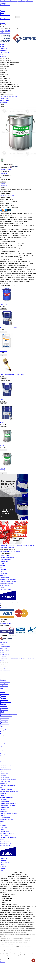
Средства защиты (5, 831)
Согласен (2, 962)
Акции (2, 54)
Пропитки (3, 815)
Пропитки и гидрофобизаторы (10, 86)
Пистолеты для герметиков (7, 785)
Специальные (4, 710)
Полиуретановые (5, 781)
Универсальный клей (6, 789)
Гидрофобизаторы (5, 817)
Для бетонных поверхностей (8, 779)
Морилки (2, 742)
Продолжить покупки (15, 551)
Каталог (2, 44)
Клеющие (3, 761)
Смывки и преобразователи (10, 84)
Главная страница (5, 98)
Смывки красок (4, 807)
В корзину (3, 181)
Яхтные (2, 771)
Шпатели (2, 829)
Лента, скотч (3, 827)
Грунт (1, 726)
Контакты (3, 56)
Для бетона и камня (5, 765)
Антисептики (6, 66)
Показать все (3, 173)
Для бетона (3, 696)
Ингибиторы (3, 811)
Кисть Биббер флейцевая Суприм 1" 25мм (12, 374)
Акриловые (3, 783)
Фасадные (3, 704)
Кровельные (3, 706)
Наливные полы (6, 82)
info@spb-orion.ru (5, 33)
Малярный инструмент (8, 88)
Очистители (3, 809)
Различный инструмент (6, 833)
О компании (3, 48)
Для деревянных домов (6, 777)
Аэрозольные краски (8, 64)
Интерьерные (4, 700)
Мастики (4, 70)
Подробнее (3, 308)
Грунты (4, 68)
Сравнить (3, 183)
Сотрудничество (4, 52)
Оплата (2, 13)
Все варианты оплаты (6, 623)
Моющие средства (5, 841)
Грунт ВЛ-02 (3, 304)
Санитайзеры (4, 744)
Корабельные (4, 102)
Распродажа (3, 50)
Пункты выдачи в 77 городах (18, 1)
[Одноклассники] (3, 210)
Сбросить (10, 94)
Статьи (2, 652)
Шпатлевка (5, 80)
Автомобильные (4, 724)
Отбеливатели (4, 738)
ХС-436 (2, 422)
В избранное (3, 185)
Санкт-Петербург (5, 1)
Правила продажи (5, 646)
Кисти (2, 821)
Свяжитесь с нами (5, 15)
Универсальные (4, 718)
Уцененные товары (5, 589)
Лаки (3, 72)
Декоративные (4, 720)
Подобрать (3, 94)
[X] (8, 210)
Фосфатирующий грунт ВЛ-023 (9, 327)
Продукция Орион (5, 169)
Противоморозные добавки (8, 837)
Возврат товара (4, 650)
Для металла (3, 799)
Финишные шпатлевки (6, 797)
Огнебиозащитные (5, 736)
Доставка (2, 11)
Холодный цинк (4, 730)
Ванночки (3, 825)
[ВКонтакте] (1, 210)
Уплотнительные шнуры (7, 843)
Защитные (3, 734)
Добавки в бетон (6, 90)
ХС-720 (2, 445)
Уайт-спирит (3, 351)
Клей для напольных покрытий (9, 791)
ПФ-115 (2, 712)
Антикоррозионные (5, 702)
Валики (2, 823)
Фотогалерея (3, 648)
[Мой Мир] (6, 210)
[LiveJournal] (10, 210)
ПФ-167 (2, 399)
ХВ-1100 (2, 469)
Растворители (6, 78)
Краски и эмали (6, 60)
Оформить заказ (4, 551)
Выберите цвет (4, 171)
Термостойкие (4, 722)
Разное (4, 92)
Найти (18, 17)
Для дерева (3, 698)
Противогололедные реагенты (10, 62)
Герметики (5, 74)
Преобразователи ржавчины (8, 805)
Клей (3, 76)
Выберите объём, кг (5, 175)
